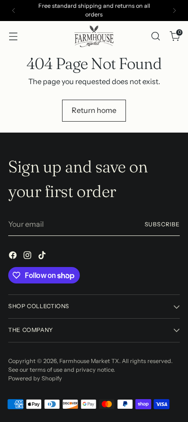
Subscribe (162, 224)
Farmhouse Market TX (89, 361)
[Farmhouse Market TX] (94, 36)
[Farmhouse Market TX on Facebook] (13, 256)
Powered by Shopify (35, 378)
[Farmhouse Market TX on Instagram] (28, 256)
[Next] (174, 10)
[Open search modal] (155, 36)
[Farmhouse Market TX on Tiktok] (42, 256)
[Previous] (14, 10)
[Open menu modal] (13, 36)
